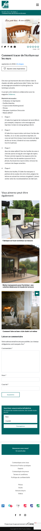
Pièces (20, 485)
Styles (20, 488)
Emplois (20, 468)
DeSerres (11, 94)
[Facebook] (15, 515)
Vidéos (20, 493)
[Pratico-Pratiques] (3, 505)
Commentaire (7, 348)
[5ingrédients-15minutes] (10, 505)
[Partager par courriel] (15, 47)
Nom (4, 375)
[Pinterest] (20, 515)
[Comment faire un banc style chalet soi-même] (20, 310)
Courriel (5, 384)
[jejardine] (38, 505)
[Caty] (18, 505)
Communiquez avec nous (20, 462)
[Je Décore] (5, 5)
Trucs (8, 12)
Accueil (4, 12)
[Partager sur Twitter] (5, 47)
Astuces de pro (20, 490)
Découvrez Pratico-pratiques (20, 465)
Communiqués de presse (20, 471)
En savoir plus (20, 449)
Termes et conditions (20, 474)
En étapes (14, 12)
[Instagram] (25, 515)
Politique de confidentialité (20, 477)
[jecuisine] (25, 505)
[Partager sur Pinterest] (8, 47)
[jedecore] (31, 505)
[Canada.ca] (32, 523)
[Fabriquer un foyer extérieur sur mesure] (20, 219)
